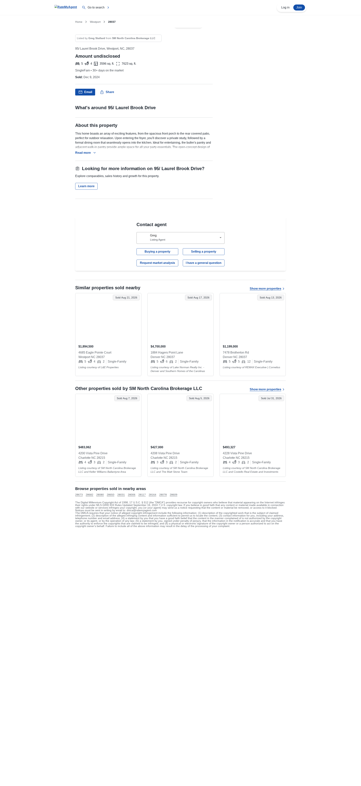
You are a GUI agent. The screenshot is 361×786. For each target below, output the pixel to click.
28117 (142, 494)
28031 (121, 494)
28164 (152, 494)
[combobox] (180, 238)
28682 (89, 494)
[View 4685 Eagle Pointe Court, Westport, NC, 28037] (108, 317)
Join (299, 7)
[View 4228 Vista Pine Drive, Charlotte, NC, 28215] (253, 418)
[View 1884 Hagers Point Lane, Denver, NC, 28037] (180, 317)
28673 (79, 494)
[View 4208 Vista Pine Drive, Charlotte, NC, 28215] (180, 418)
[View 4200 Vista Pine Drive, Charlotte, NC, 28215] (108, 418)
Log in (285, 7)
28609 (173, 494)
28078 (163, 494)
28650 (110, 494)
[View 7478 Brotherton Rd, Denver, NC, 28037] (253, 317)
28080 (100, 494)
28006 (131, 494)
